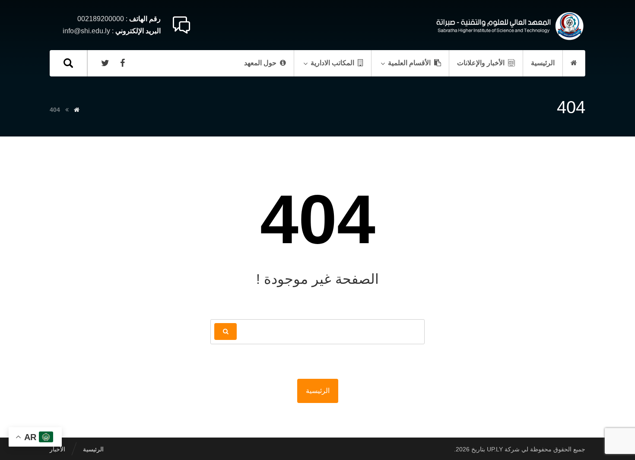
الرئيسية (318, 390)
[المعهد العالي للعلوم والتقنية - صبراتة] (508, 26)
